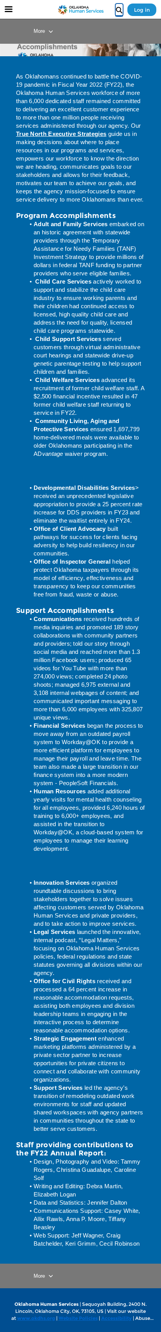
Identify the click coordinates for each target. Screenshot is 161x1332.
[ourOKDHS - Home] (80, 10)
